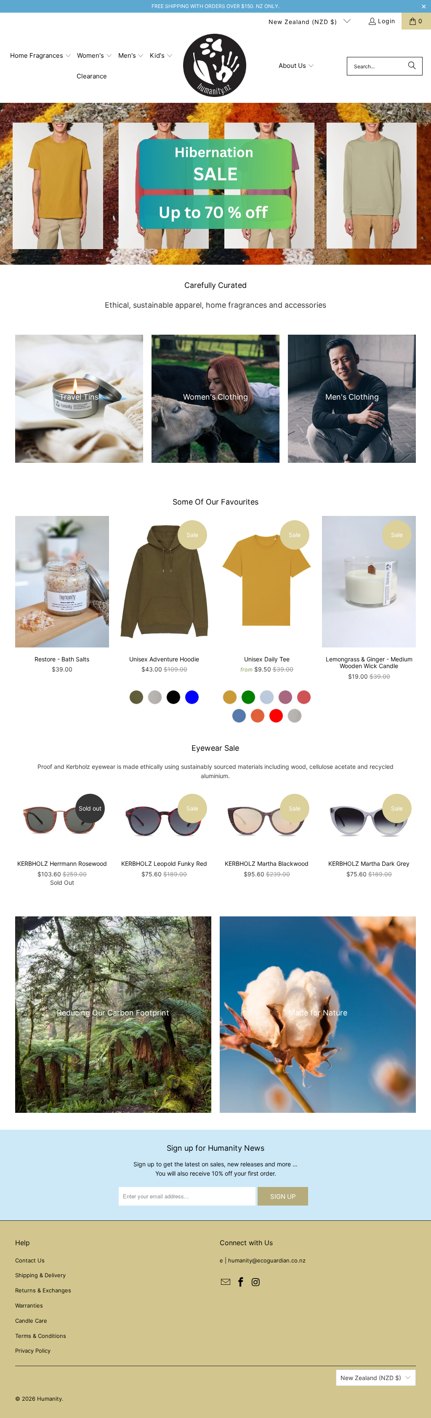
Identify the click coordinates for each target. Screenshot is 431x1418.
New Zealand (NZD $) (304, 21)
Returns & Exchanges (43, 1290)
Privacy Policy (33, 1350)
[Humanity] (214, 66)
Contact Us (30, 1260)
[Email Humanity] (226, 1282)
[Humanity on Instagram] (256, 1282)
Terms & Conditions (40, 1335)
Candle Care (31, 1320)
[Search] (412, 66)
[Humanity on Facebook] (241, 1282)
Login (386, 20)
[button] (41, 56)
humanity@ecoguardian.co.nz (267, 1260)
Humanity (49, 1398)
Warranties (29, 1305)
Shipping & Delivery (40, 1275)
